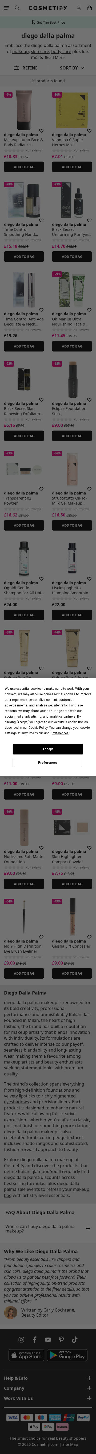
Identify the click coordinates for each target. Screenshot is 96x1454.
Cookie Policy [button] (38, 728)
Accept (48, 749)
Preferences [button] (60, 733)
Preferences (48, 763)
